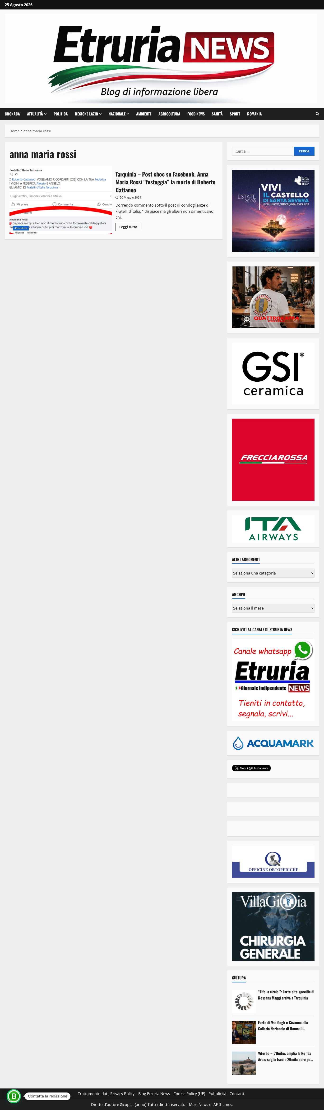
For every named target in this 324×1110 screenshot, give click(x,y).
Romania (254, 114)
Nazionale (117, 114)
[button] (317, 113)
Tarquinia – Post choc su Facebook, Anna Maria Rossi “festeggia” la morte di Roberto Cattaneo (60, 200)
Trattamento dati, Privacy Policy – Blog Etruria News (124, 1093)
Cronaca (12, 114)
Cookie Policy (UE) (189, 1093)
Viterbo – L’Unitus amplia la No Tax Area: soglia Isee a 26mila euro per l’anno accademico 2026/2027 (285, 1056)
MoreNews (198, 1104)
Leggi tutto (130, 227)
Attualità (35, 114)
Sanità (217, 114)
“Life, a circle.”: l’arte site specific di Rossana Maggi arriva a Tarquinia (286, 995)
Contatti (237, 1093)
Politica (61, 114)
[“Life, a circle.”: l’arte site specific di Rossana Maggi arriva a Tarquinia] (244, 1001)
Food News (196, 114)
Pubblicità (217, 1093)
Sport (235, 114)
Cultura (239, 978)
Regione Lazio (86, 114)
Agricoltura (169, 114)
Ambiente (143, 114)
